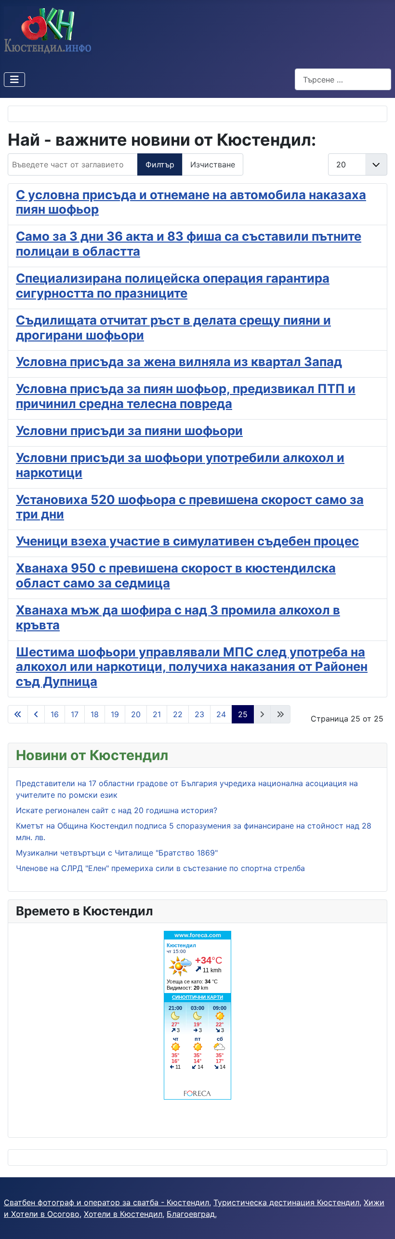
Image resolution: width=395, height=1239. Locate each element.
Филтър (159, 164)
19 (115, 714)
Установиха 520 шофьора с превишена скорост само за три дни (190, 507)
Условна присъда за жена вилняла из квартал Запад (179, 361)
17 (75, 714)
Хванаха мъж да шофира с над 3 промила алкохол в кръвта (178, 617)
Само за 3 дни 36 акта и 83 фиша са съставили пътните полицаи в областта (188, 244)
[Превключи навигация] (14, 79)
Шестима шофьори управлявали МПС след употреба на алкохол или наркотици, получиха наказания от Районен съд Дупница (192, 666)
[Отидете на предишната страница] (36, 714)
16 (55, 714)
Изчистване (212, 164)
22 (178, 714)
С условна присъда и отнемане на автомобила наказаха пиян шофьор (191, 202)
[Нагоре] (378, 1221)
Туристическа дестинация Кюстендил (286, 1202)
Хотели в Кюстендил (123, 1214)
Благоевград (191, 1214)
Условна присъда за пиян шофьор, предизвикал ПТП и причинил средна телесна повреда (186, 396)
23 (199, 714)
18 (95, 714)
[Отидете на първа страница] (18, 714)
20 (136, 714)
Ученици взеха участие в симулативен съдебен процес (187, 540)
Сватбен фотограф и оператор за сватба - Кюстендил (106, 1202)
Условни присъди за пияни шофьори (129, 430)
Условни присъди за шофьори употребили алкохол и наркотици (180, 465)
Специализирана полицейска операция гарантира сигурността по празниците (172, 285)
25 (243, 714)
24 (221, 714)
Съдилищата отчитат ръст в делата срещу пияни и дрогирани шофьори (173, 327)
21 (157, 714)
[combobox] (343, 79)
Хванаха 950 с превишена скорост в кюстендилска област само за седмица (176, 575)
